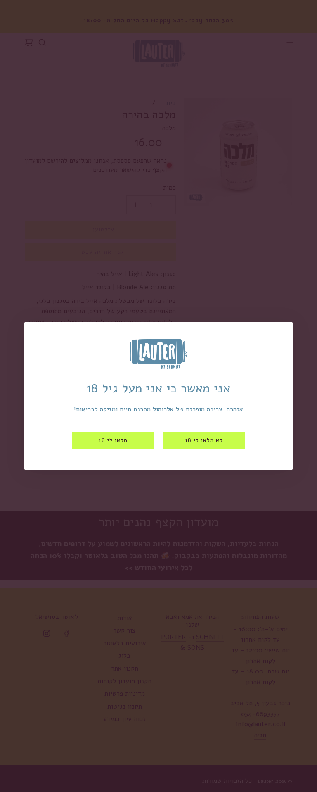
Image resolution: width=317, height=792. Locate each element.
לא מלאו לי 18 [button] (204, 440)
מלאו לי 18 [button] (113, 440)
